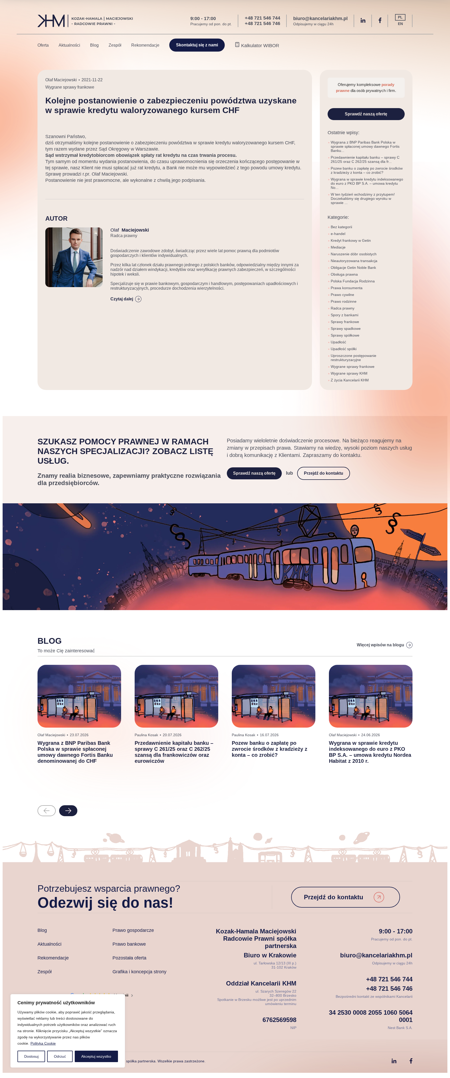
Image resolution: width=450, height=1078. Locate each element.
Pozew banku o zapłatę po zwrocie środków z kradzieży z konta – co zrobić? (367, 170)
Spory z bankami (344, 315)
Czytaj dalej (121, 299)
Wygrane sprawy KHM (349, 373)
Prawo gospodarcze (133, 930)
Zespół (115, 45)
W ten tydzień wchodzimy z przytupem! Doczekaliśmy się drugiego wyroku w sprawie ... (363, 198)
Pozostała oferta (129, 958)
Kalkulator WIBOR (259, 45)
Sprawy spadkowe (346, 328)
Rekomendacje (145, 45)
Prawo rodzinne (344, 301)
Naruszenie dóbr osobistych (354, 254)
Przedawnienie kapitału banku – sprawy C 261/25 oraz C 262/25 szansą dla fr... (365, 159)
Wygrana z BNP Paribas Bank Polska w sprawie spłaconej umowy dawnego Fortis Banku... (365, 146)
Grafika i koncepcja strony (139, 971)
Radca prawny (342, 308)
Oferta (43, 45)
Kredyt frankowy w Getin (351, 240)
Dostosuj (31, 1056)
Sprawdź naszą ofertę (366, 114)
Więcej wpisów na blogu (380, 645)
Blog (94, 45)
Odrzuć (60, 1056)
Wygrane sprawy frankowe (69, 87)
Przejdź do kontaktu (323, 473)
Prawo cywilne (342, 295)
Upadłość (338, 342)
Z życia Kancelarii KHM (350, 380)
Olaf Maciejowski (61, 80)
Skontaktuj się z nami (197, 45)
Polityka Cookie (43, 1043)
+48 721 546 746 (262, 23)
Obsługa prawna (344, 274)
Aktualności (69, 45)
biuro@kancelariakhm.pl (320, 18)
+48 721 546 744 (262, 18)
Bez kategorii (341, 227)
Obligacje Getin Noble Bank (353, 267)
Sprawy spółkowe (345, 335)
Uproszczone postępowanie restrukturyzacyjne (353, 358)
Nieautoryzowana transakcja (354, 261)
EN (400, 24)
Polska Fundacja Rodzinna (353, 281)
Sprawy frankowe (345, 322)
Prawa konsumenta (346, 288)
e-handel (338, 234)
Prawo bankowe (129, 944)
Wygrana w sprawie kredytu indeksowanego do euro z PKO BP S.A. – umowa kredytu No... (367, 183)
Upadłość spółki (344, 349)
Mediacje (338, 247)
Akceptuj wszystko (96, 1056)
